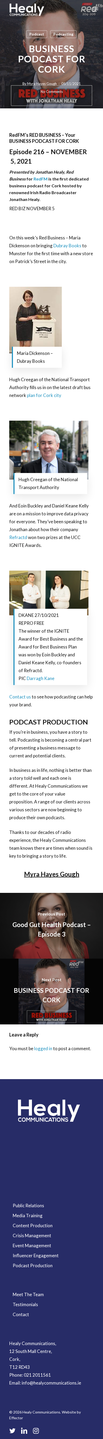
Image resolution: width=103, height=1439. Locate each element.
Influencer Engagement (36, 1255)
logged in (43, 1048)
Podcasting (63, 34)
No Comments (52, 91)
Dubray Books (67, 245)
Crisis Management (32, 1235)
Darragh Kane (40, 678)
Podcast (36, 34)
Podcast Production (33, 1265)
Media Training (28, 1215)
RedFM (41, 178)
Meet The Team (28, 1294)
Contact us (20, 697)
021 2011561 (37, 1375)
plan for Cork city (44, 395)
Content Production (33, 1225)
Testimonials (25, 1304)
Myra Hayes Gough (42, 84)
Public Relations (28, 1205)
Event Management (32, 1245)
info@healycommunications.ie (51, 1383)
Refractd (18, 537)
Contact (21, 1314)
